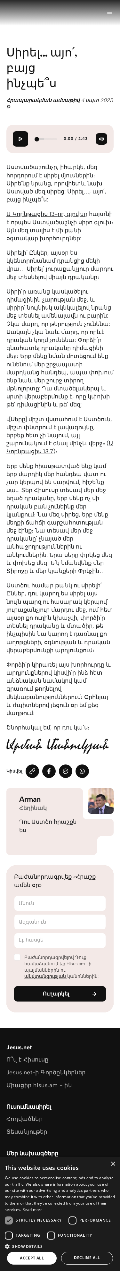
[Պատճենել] (32, 771)
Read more (32, 1209)
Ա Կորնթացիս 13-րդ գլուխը (46, 214)
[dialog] (60, 1214)
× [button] (112, 1164)
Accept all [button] (32, 1258)
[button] (60, 1246)
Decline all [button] (87, 1257)
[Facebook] (49, 771)
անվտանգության (45, 976)
